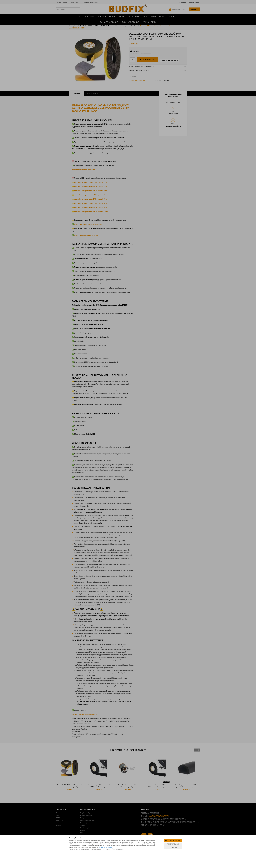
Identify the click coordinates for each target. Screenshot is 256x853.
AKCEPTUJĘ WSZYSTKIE (173, 840)
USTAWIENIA (173, 848)
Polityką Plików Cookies (105, 847)
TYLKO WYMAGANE (173, 844)
